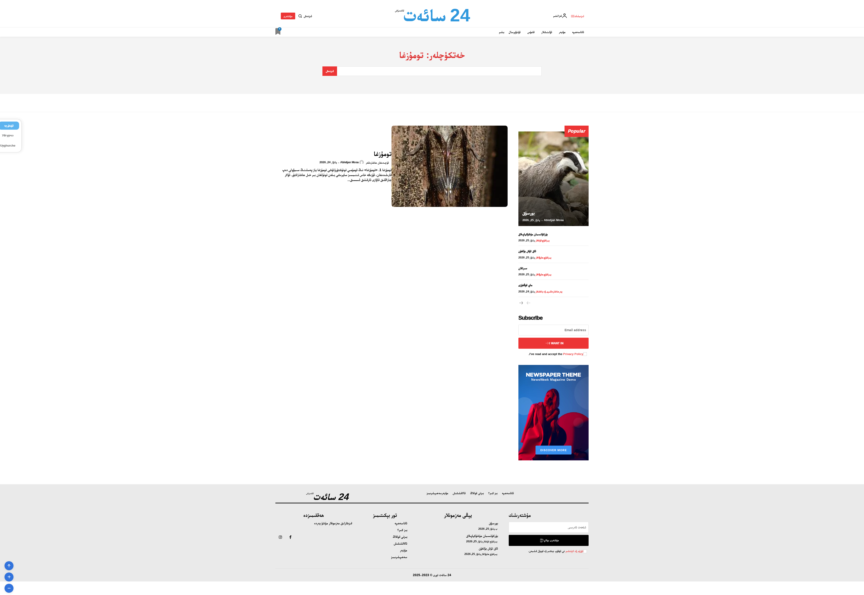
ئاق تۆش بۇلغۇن (527, 251)
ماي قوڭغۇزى (525, 285)
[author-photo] (362, 162)
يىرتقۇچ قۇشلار (543, 240)
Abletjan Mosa (349, 162)
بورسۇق (528, 212)
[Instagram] (280, 538)
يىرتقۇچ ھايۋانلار (543, 257)
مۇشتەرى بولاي (551, 540)
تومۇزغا (383, 153)
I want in (556, 343)
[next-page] (521, 303)
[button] (304, 16)
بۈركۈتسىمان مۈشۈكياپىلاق (533, 234)
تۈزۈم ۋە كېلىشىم (574, 551)
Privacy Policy (573, 354)
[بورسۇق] (553, 178)
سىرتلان (522, 268)
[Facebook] (290, 538)
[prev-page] (528, 303)
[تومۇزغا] (450, 166)
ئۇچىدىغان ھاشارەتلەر (377, 162)
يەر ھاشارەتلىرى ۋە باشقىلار (549, 291)
